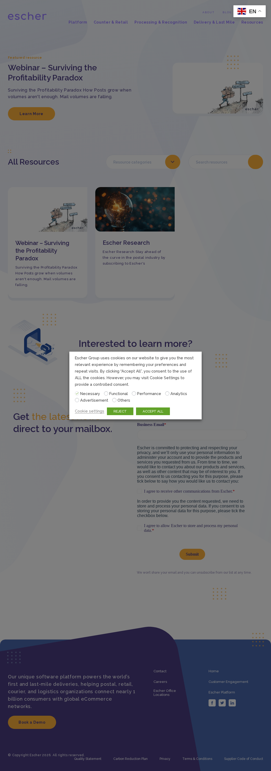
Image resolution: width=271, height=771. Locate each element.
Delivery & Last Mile (214, 22)
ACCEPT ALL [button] (153, 411)
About (208, 12)
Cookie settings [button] (89, 411)
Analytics (178, 393)
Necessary (90, 393)
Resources (252, 22)
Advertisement (94, 400)
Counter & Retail (111, 22)
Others (124, 400)
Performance (149, 393)
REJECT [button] (120, 411)
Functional (118, 393)
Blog (227, 12)
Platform (78, 22)
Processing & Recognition (160, 22)
